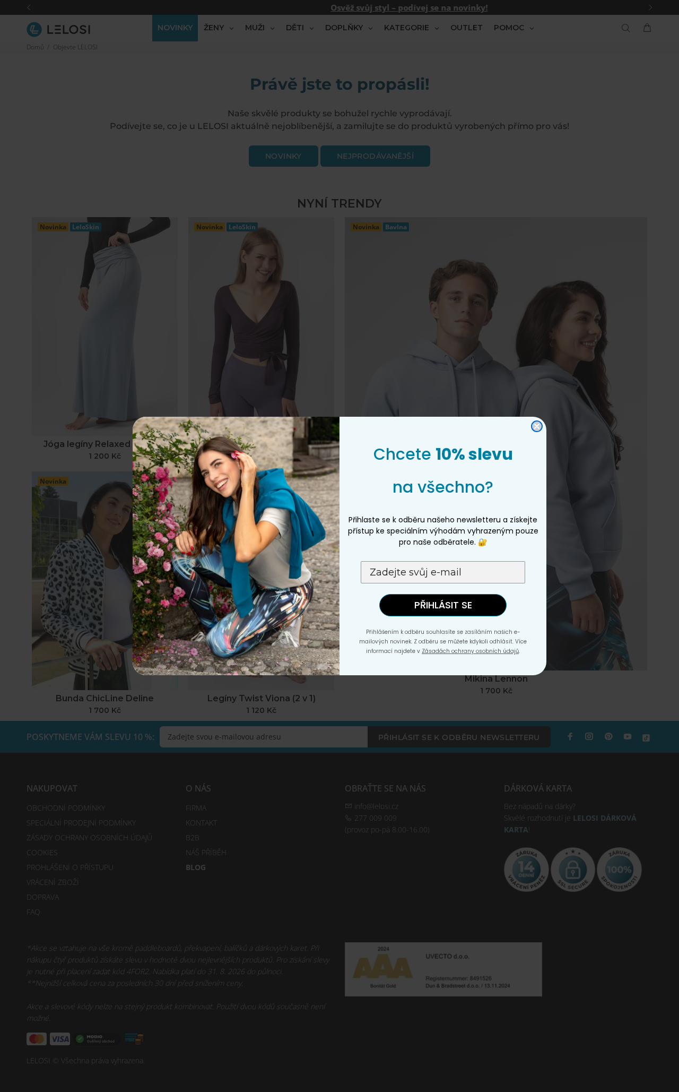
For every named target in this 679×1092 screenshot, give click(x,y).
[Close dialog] (537, 426)
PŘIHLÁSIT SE (443, 605)
